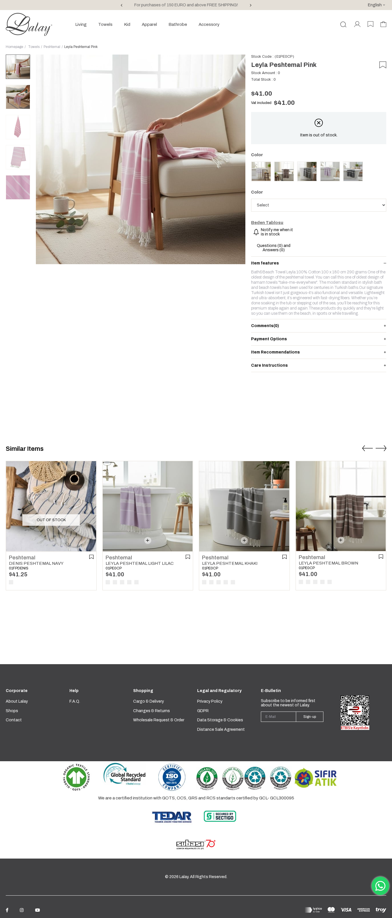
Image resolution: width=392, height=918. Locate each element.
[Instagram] (22, 910)
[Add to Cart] (147, 540)
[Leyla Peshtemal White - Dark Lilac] (261, 171)
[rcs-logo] (268, 778)
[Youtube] (37, 910)
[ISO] (172, 777)
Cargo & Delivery (148, 701)
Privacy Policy (209, 701)
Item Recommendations (275, 352)
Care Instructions (269, 365)
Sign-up (309, 717)
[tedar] (172, 817)
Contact (14, 720)
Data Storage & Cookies (220, 720)
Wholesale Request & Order (158, 720)
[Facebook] (7, 910)
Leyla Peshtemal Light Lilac (140, 563)
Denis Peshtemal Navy (36, 563)
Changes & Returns (151, 711)
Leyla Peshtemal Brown (328, 563)
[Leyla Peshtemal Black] (353, 171)
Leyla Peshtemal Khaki (229, 563)
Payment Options (269, 339)
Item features (265, 263)
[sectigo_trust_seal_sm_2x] (220, 816)
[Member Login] (357, 24)
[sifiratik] (315, 777)
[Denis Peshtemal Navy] (51, 506)
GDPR (203, 711)
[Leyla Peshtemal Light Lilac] (330, 171)
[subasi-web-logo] (196, 845)
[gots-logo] (76, 777)
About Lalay (17, 701)
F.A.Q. (74, 701)
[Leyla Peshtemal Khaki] (307, 171)
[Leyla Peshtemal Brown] (284, 171)
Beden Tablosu (267, 222)
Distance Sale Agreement (221, 729)
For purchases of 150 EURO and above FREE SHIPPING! (186, 5)
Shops (12, 711)
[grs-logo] (124, 773)
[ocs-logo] (220, 778)
